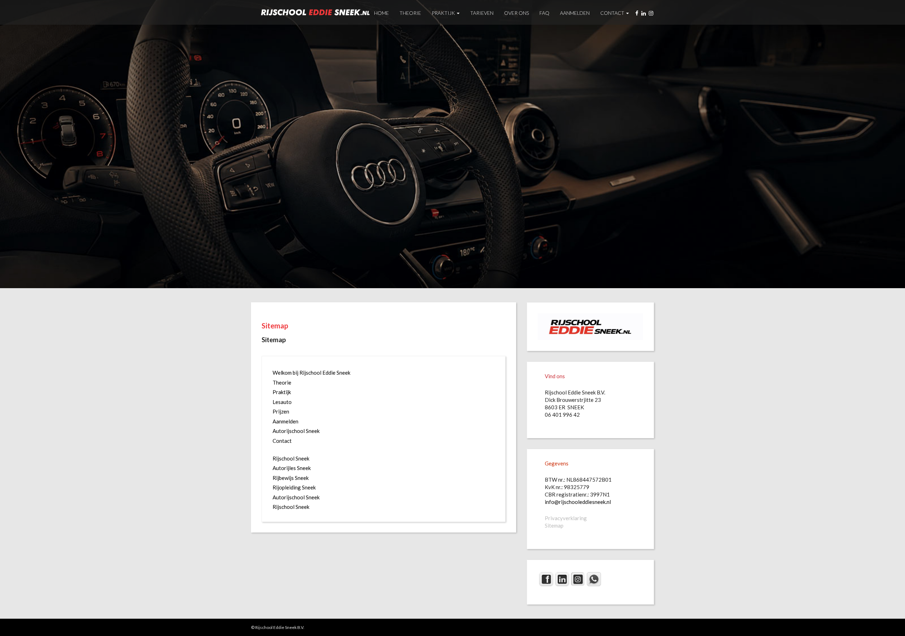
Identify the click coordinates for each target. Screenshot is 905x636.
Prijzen (281, 411)
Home (381, 13)
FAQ (544, 13)
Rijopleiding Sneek (294, 487)
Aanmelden (575, 13)
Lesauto (282, 402)
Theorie (410, 13)
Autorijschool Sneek (296, 431)
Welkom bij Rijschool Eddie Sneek (311, 372)
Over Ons (516, 13)
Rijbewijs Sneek (291, 478)
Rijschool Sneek (291, 458)
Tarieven (482, 13)
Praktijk (444, 13)
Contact (612, 13)
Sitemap (275, 325)
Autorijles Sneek (292, 468)
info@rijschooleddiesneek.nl (578, 502)
